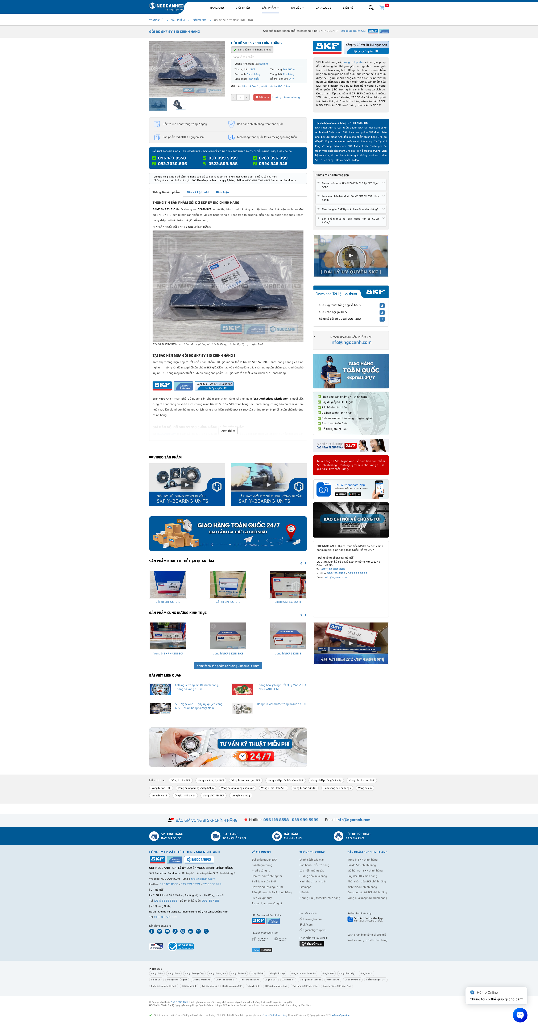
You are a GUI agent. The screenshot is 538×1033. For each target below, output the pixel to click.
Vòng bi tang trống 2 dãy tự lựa (196, 788)
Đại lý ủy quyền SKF (264, 859)
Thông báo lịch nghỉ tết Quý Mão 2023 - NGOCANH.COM (281, 687)
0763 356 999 (212, 884)
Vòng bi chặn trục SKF (361, 780)
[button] (371, 8)
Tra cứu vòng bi (209, 986)
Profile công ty (261, 870)
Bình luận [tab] (222, 192)
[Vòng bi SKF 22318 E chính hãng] (288, 636)
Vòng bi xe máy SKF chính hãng (367, 898)
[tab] (351, 185)
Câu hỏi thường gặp (311, 870)
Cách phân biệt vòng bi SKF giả (366, 934)
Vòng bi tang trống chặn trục (237, 788)
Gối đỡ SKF (199, 20)
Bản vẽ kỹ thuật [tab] (198, 192)
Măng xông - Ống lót (177, 979)
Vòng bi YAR (328, 973)
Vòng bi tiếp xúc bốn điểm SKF (285, 780)
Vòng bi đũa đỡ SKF (304, 788)
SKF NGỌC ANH (179, 1002)
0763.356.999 (273, 158)
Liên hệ (348, 7)
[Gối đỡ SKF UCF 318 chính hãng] (228, 584)
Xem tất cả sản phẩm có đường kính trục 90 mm (228, 666)
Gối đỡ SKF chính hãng (361, 865)
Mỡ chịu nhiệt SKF (201, 979)
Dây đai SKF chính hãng (362, 876)
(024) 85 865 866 (333, 569)
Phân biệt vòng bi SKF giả (163, 986)
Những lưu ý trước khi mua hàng (319, 898)
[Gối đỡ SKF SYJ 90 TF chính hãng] (288, 584)
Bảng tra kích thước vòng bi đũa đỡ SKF (282, 704)
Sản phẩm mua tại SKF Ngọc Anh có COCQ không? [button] (349, 220)
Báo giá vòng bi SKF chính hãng (272, 892)
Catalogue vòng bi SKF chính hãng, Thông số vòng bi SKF (197, 687)
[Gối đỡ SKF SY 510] (228, 286)
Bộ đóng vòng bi (353, 979)
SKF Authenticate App (276, 986)
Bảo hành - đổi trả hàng (314, 865)
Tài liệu (296, 7)
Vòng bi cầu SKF (180, 780)
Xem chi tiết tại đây (347, 160)
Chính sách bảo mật (311, 859)
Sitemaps (305, 887)
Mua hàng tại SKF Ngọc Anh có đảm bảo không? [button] (348, 209)
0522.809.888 (223, 163)
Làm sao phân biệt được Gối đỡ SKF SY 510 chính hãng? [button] (349, 197)
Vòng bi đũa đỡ (238, 973)
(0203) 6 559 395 (165, 917)
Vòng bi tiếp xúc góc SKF (245, 780)
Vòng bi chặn (257, 973)
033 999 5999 (357, 573)
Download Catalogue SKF (268, 887)
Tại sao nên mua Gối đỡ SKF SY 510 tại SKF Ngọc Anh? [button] (349, 184)
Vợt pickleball (323, 913)
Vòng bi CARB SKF (213, 795)
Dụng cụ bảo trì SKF (225, 979)
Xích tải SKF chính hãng (362, 887)
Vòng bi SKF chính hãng (362, 859)
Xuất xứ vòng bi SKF (376, 979)
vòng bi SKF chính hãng (274, 1015)
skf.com (307, 924)
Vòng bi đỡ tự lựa (217, 973)
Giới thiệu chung (262, 865)
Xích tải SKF (288, 979)
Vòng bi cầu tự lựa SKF (211, 780)
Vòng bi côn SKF (161, 788)
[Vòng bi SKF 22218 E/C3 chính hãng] (228, 636)
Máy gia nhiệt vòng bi (310, 979)
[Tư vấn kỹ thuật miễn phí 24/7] (228, 747)
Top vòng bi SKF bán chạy (305, 986)
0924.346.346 (273, 163)
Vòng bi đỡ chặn (277, 973)
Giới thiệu (243, 7)
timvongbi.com (312, 919)
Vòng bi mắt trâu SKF (273, 788)
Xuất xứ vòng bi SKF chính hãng (367, 940)
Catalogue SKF (189, 986)
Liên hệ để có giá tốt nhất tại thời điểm (266, 86)
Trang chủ (216, 7)
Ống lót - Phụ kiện (185, 795)
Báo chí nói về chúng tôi (267, 876)
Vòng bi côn (174, 973)
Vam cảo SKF (332, 979)
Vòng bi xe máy (241, 795)
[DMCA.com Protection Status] (262, 949)
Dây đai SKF (271, 979)
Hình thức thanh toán (313, 881)
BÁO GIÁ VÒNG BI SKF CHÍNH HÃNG (206, 820)
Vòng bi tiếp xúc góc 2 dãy (326, 780)
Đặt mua (263, 97)
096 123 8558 (336, 573)
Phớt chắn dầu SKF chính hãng (366, 881)
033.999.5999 (223, 158)
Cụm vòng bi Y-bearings (337, 788)
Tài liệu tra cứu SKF (264, 881)
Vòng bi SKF (254, 986)
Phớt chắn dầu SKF (250, 979)
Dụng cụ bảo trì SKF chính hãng (367, 892)
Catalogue (323, 7)
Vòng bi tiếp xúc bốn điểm (303, 973)
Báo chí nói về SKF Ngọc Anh (337, 986)
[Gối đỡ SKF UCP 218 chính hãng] (168, 584)
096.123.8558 (172, 158)
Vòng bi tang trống (194, 973)
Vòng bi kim (365, 788)
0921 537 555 (211, 900)
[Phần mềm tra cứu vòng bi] (311, 943)
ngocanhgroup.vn (314, 930)
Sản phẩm (269, 7)
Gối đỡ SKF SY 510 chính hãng (174, 31)
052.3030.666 (172, 163)
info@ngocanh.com (351, 342)
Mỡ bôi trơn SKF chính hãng (365, 870)
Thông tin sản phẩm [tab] (166, 192)
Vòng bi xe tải (159, 795)
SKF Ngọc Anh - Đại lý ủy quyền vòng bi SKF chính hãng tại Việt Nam (199, 706)
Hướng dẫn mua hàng (286, 97)
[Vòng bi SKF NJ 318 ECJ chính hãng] (168, 636)
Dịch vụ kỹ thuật (262, 898)
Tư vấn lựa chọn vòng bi (267, 903)
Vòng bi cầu (157, 973)
